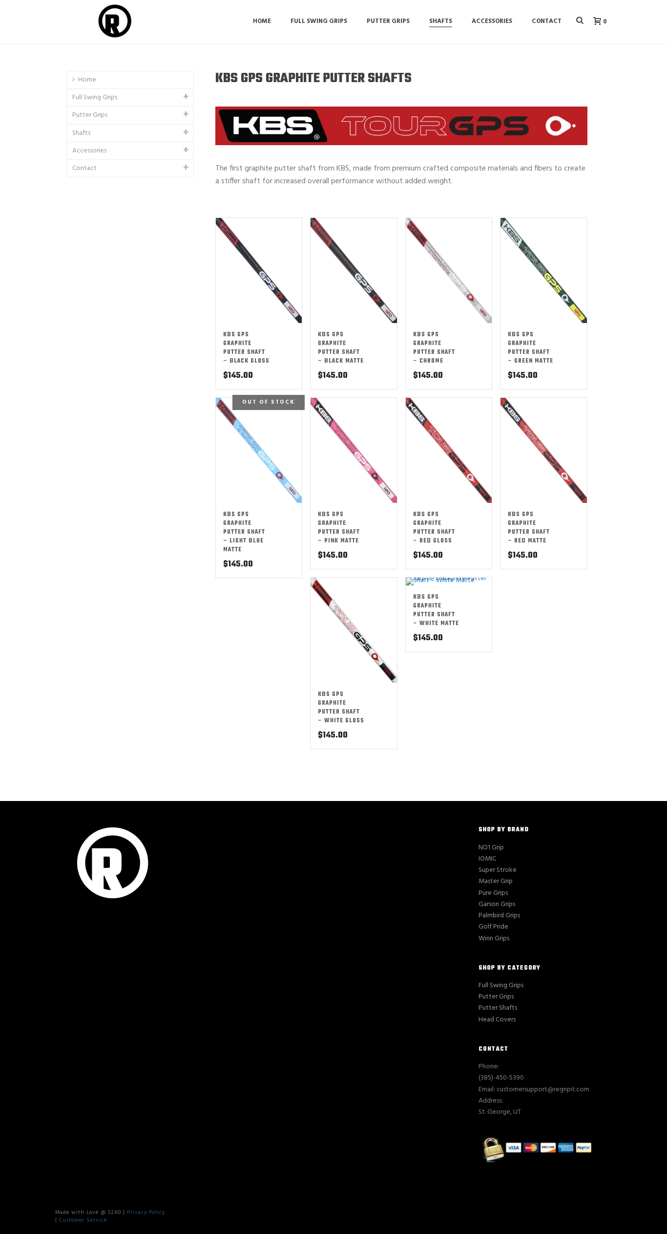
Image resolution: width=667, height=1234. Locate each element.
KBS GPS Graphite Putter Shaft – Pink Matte (339, 528)
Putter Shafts (498, 1008)
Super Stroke (498, 870)
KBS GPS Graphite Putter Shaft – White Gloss (341, 708)
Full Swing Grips (319, 21)
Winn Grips (494, 938)
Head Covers (497, 1019)
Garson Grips (497, 904)
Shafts (440, 21)
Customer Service (83, 1220)
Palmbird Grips (499, 915)
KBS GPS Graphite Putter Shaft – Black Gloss (246, 348)
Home (262, 21)
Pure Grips (493, 893)
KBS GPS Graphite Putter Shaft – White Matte (436, 610)
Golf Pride (493, 926)
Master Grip (496, 881)
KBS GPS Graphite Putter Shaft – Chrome (434, 348)
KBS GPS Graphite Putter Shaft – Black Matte (341, 348)
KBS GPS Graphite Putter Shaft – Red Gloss (434, 528)
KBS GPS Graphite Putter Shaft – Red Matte (529, 528)
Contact (547, 21)
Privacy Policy (146, 1212)
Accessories (492, 21)
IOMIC (487, 859)
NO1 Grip (491, 847)
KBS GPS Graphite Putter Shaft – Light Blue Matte (244, 532)
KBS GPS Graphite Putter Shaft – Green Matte (530, 348)
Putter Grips (388, 21)
